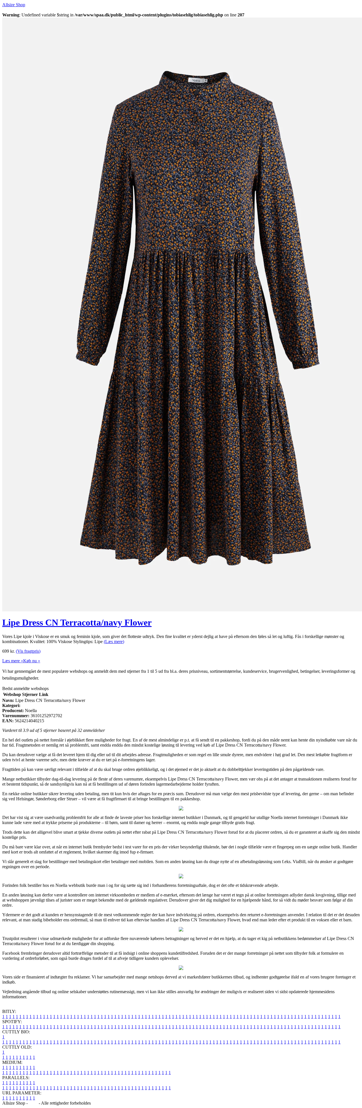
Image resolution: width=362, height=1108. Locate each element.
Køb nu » (31, 660)
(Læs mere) (114, 641)
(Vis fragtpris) (28, 651)
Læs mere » (12, 660)
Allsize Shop (13, 4)
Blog (33, 1103)
